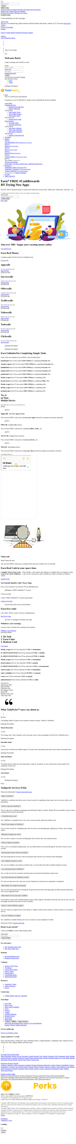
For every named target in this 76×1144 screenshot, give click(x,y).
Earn (6, 95)
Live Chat (8, 1003)
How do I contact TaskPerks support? (12, 905)
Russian (25, 32)
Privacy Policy (9, 971)
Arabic (15, 1065)
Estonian (31, 1067)
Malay (62, 1069)
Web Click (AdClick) (15, 130)
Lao (60, 1058)
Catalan (53, 1065)
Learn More (8, 103)
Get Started (4, 646)
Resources (8, 165)
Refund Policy (9, 973)
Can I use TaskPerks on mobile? (11, 915)
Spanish (30, 32)
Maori (67, 1058)
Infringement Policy (11, 977)
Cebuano (14, 1058)
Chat (2, 38)
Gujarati (26, 1058)
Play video (4, 201)
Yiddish (72, 1056)
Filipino (36, 1067)
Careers (11, 969)
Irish (26, 1069)
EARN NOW (5, 579)
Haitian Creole (64, 1067)
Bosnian (8, 1058)
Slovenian (25, 1056)
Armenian (21, 1065)
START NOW (5, 199)
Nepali (10, 1060)
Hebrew (72, 1067)
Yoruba (33, 1060)
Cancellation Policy (11, 975)
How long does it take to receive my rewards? (15, 852)
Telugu (28, 1060)
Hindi (2, 1069)
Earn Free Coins (6, 616)
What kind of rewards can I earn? (11, 834)
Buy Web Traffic (12, 949)
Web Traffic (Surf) (14, 116)
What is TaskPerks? (7, 796)
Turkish (45, 1056)
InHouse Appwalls (16, 107)
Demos (7, 139)
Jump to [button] (3, 36)
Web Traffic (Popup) (15, 114)
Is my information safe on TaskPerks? (12, 869)
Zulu (37, 1060)
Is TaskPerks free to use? (9, 816)
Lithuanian (47, 1069)
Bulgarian (47, 1065)
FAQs (7, 1009)
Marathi (72, 1058)
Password (8, 69)
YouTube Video (14, 123)
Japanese (31, 1069)
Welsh (67, 1056)
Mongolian (4, 1060)
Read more (67, 23)
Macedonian (55, 1069)
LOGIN (7, 174)
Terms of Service (10, 986)
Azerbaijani (28, 1065)
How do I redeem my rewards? (10, 842)
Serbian (14, 1056)
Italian (13, 32)
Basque (34, 1065)
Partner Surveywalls (15, 119)
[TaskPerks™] (10, 91)
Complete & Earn (10, 105)
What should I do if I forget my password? (14, 885)
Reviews (17, 11)
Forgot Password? (10, 73)
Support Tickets (10, 1025)
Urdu (56, 1056)
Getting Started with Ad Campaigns (16, 996)
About (28, 9)
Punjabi (15, 1060)
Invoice (38, 9)
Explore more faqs (18, 923)
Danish (21, 1067)
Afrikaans (4, 1065)
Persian (10, 1070)
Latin (63, 1058)
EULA (7, 988)
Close (3, 25)
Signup (23, 77)
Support (7, 1010)
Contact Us (32, 1023)
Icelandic (14, 1069)
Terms (11, 82)
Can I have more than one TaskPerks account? (15, 877)
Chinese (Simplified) (62, 1065)
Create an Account (6, 601)
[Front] (29, 1091)
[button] (7, 27)
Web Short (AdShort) (15, 132)
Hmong (36, 1058)
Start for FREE (6, 938)
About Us (11, 966)
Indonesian (21, 1069)
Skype (13, 38)
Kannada (51, 1058)
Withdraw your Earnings (8, 630)
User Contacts (10, 11)
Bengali (3, 1058)
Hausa (32, 1058)
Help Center (8, 1005)
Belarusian (40, 1065)
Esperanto (21, 1058)
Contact (7, 1012)
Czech (17, 1067)
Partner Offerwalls (14, 109)
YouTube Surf (15, 125)
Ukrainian (51, 1056)
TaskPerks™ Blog (10, 984)
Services (33, 9)
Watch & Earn (9, 121)
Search (4, 6)
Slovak (19, 1056)
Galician (46, 1067)
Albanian (10, 1065)
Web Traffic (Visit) (14, 112)
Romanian (8, 1056)
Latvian (41, 1069)
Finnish (41, 1067)
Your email (4, 195)
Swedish (36, 1056)
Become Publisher (12, 956)
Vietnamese (61, 1056)
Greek (58, 1067)
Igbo (40, 1058)
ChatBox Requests (20, 173)
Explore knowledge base (24, 792)
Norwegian (4, 1070)
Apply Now (4, 22)
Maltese (66, 1069)
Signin (7, 75)
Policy (11, 81)
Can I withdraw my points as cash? (12, 861)
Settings (22, 11)
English (3, 29)
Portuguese (18, 32)
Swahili (30, 1056)
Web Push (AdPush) (15, 128)
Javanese (45, 1058)
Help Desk (14, 1023)
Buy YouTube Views (13, 947)
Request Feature (10, 1016)
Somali (20, 1060)
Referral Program (12, 958)
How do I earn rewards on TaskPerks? (12, 824)
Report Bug (8, 1018)
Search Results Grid (19, 9)
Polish (3, 1056)
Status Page (8, 1019)
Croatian (11, 1067)
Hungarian (8, 1069)
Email (6, 65)
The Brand (8, 968)
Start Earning (5, 271)
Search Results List (7, 9)
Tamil (24, 1060)
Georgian (53, 1067)
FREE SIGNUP (10, 176)
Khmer (56, 1058)
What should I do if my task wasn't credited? (14, 895)
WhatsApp (7, 38)
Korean (36, 1069)
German (8, 32)
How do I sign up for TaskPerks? (11, 806)
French (3, 32)
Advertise (8, 137)
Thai (40, 1056)
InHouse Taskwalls (16, 135)
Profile (3, 11)
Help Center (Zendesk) (12, 1007)
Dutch (26, 1067)
